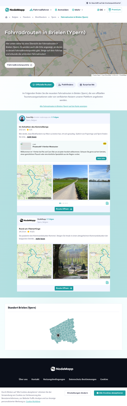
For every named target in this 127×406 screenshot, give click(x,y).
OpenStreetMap (106, 75)
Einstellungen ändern (77, 393)
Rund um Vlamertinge (29, 228)
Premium (116, 9)
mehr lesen (31, 137)
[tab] (60, 203)
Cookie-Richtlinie (33, 401)
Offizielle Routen (44, 84)
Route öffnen (62, 209)
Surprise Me (88, 84)
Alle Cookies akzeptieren (111, 393)
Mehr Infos (101, 158)
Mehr (77, 9)
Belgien (15, 17)
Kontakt (35, 379)
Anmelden (63, 9)
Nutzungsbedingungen (54, 379)
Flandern (27, 17)
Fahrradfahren (41, 9)
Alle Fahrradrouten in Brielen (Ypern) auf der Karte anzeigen (63, 106)
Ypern (53, 17)
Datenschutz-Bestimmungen (82, 379)
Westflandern (41, 17)
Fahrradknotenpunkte (18, 65)
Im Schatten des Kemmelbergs (33, 127)
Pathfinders (67, 84)
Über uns (23, 379)
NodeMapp (123, 75)
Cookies (104, 379)
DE (101, 9)
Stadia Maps (96, 75)
